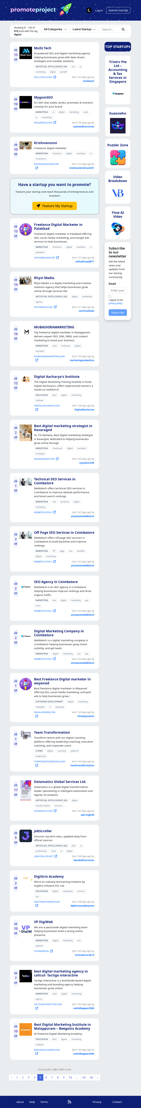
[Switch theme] (89, 10)
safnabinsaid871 (84, 261)
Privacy (97, 1102)
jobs (74, 845)
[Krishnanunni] (25, 144)
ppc (87, 600)
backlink (81, 551)
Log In (99, 10)
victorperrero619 (84, 955)
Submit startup (118, 10)
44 (91, 1077)
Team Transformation (52, 732)
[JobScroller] (25, 835)
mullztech (88, 81)
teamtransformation (82, 765)
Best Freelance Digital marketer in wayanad (62, 681)
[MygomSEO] (25, 101)
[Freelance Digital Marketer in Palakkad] (25, 228)
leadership (41, 756)
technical (65, 501)
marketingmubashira (82, 360)
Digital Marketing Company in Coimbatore (59, 633)
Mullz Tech (42, 48)
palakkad (40, 252)
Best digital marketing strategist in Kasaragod (63, 427)
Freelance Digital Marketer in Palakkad (58, 226)
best (55, 345)
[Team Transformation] (25, 734)
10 (70, 1077)
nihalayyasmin (85, 716)
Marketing (42, 112)
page (62, 551)
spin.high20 (87, 814)
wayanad (59, 706)
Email (112, 283)
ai (80, 66)
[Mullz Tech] (25, 52)
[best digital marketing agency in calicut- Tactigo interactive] (25, 975)
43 (84, 1077)
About (20, 1102)
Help (32, 1102)
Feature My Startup (57, 205)
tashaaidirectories (83, 126)
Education (42, 395)
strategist (40, 453)
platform (74, 750)
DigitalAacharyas (84, 409)
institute (39, 400)
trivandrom (41, 158)
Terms (44, 1102)
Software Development (49, 701)
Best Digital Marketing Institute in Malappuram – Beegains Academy (62, 1026)
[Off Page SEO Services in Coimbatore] (25, 534)
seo (73, 66)
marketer (81, 153)
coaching (61, 750)
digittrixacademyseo (82, 905)
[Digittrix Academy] (25, 877)
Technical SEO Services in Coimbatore (54, 481)
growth (63, 71)
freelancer (58, 448)
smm (38, 605)
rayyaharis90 (86, 462)
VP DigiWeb (43, 921)
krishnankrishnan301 (81, 167)
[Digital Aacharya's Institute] (25, 378)
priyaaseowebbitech (82, 516)
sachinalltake (86, 310)
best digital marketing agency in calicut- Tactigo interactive (61, 973)
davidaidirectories (84, 860)
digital (53, 71)
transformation (43, 805)
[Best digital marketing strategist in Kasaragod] (25, 432)
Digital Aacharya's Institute (56, 376)
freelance (57, 153)
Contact (117, 1102)
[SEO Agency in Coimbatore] (25, 586)
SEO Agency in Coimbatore (56, 581)
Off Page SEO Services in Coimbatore (64, 532)
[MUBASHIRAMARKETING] (25, 331)
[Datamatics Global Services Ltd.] (25, 789)
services (58, 805)
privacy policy (116, 303)
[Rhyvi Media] (25, 280)
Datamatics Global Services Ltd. (60, 781)
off (54, 551)
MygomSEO (43, 97)
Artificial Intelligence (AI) (51, 66)
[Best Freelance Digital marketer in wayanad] (25, 683)
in (91, 153)
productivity (41, 851)
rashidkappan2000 (83, 1008)
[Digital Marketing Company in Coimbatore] (25, 635)
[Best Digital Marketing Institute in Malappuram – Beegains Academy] (25, 1028)
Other (39, 750)
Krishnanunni (45, 142)
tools (85, 112)
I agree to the (116, 301)
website (39, 945)
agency (39, 301)
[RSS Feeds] (69, 1101)
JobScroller (43, 831)
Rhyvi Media (44, 277)
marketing (40, 71)
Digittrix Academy (49, 876)
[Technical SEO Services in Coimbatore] (25, 481)
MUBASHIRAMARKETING (54, 327)
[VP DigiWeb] (25, 926)
